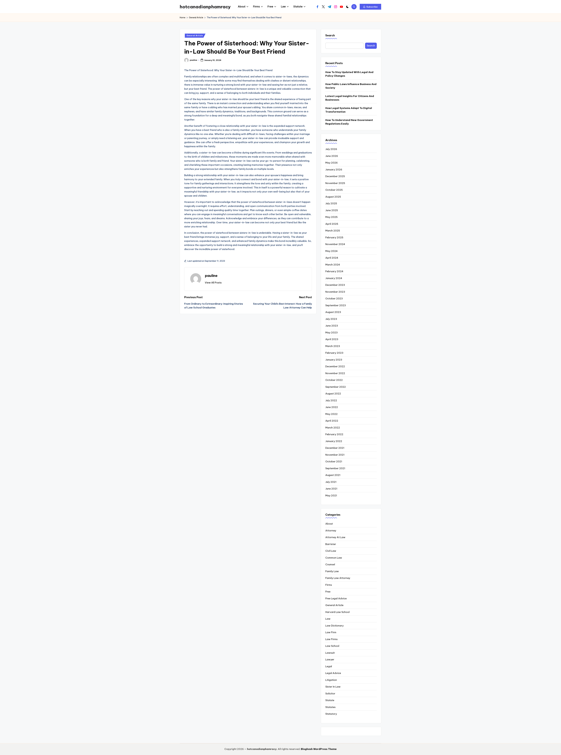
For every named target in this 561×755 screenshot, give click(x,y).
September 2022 (335, 386)
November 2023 (335, 291)
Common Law (333, 557)
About (329, 523)
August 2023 (333, 312)
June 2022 (331, 407)
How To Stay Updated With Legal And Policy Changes (349, 74)
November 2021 (334, 454)
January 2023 (333, 359)
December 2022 (335, 366)
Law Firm (330, 632)
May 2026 (331, 162)
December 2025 (335, 176)
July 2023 (331, 319)
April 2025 (331, 223)
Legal (328, 666)
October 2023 (334, 298)
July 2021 (330, 482)
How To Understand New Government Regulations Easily (349, 121)
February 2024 (334, 271)
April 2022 (331, 420)
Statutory (331, 713)
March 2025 (332, 230)
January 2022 (333, 441)
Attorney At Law (335, 537)
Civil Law (330, 550)
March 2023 (332, 346)
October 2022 (334, 380)
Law (327, 618)
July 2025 (331, 203)
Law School (332, 646)
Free (327, 591)
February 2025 (334, 237)
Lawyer (329, 659)
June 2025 (331, 210)
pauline (211, 275)
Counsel (330, 564)
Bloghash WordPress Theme (319, 749)
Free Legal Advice (336, 598)
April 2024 (331, 257)
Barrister (330, 544)
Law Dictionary (334, 625)
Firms (328, 584)
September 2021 (335, 468)
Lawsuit (330, 652)
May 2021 (331, 495)
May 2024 (331, 251)
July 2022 (331, 400)
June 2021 (331, 488)
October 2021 (333, 461)
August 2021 (332, 475)
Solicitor (330, 693)
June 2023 (331, 325)
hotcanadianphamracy (205, 6)
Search (330, 35)
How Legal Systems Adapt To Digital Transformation (348, 109)
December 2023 (335, 285)
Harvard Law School (337, 612)
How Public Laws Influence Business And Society (350, 86)
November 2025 (335, 183)
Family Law (332, 571)
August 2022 (333, 393)
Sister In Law (333, 686)
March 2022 (332, 427)
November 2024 (335, 244)
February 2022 (334, 434)
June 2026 (331, 156)
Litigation (331, 680)
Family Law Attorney (337, 578)
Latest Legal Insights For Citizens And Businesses (349, 97)
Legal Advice (333, 673)
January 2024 (333, 278)
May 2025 (331, 217)
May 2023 (331, 332)
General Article (195, 35)
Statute (329, 700)
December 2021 (334, 447)
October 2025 (334, 189)
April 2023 (331, 339)
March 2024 (332, 264)
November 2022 (335, 373)
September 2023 (335, 305)
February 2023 (334, 352)
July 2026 (331, 149)
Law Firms (331, 639)
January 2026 (333, 169)
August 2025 (333, 196)
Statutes (330, 707)
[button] (370, 7)
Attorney (330, 530)
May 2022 (331, 414)
